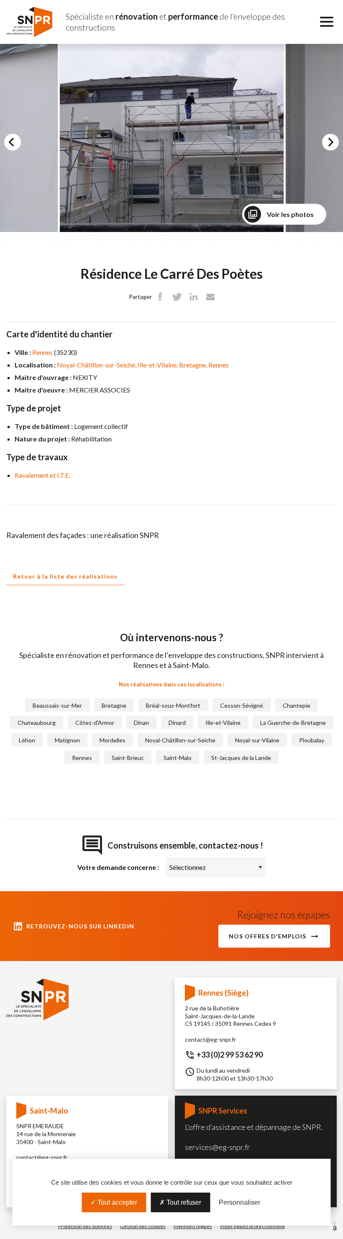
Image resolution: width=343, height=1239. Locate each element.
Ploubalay (311, 740)
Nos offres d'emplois (267, 936)
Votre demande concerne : (118, 867)
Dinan (141, 722)
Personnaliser (239, 1202)
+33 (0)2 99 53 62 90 (230, 1054)
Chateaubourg (37, 722)
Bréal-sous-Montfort (173, 705)
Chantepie (296, 705)
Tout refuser (183, 1202)
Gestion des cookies (143, 1226)
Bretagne (192, 365)
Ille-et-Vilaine (157, 365)
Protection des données (85, 1226)
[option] (171, 138)
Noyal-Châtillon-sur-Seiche (96, 365)
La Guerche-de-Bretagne (293, 722)
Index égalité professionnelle (252, 1226)
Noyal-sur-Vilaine (257, 740)
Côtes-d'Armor (94, 722)
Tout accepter (116, 1202)
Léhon (27, 740)
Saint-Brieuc (128, 757)
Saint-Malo (178, 757)
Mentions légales (193, 1226)
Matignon (67, 740)
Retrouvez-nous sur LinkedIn (80, 926)
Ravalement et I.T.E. (42, 475)
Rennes (43, 352)
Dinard (177, 722)
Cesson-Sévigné (241, 705)
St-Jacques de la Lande (241, 757)
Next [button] (337, 144)
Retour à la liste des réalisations (65, 576)
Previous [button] (20, 144)
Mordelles (112, 740)
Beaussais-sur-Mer (57, 705)
